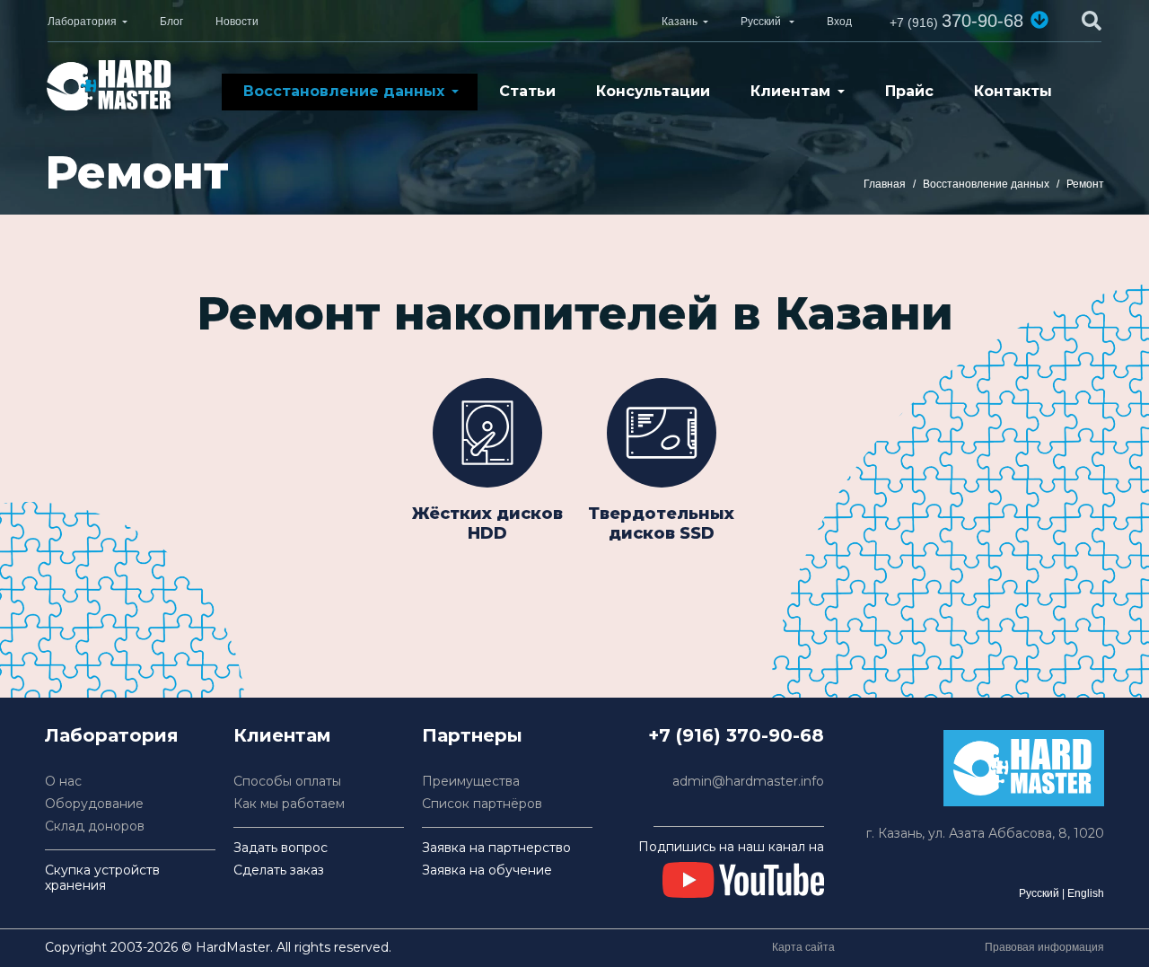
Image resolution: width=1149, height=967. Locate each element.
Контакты (1013, 91)
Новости (237, 21)
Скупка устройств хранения (102, 878)
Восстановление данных (343, 91)
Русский (1039, 893)
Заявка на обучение (487, 870)
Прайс (909, 91)
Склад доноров (95, 826)
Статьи (527, 91)
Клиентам (790, 91)
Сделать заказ (278, 870)
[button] (1039, 20)
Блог (171, 21)
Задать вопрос (280, 848)
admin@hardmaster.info (748, 781)
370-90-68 (956, 21)
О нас (63, 781)
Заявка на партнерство (496, 848)
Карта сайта (803, 947)
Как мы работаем (289, 804)
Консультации (653, 91)
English (1085, 893)
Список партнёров (482, 804)
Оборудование (94, 804)
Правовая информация (1044, 947)
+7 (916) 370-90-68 (736, 735)
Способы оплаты (287, 781)
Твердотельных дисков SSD (661, 523)
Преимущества (471, 781)
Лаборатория (82, 21)
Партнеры (472, 735)
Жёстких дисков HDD (487, 523)
